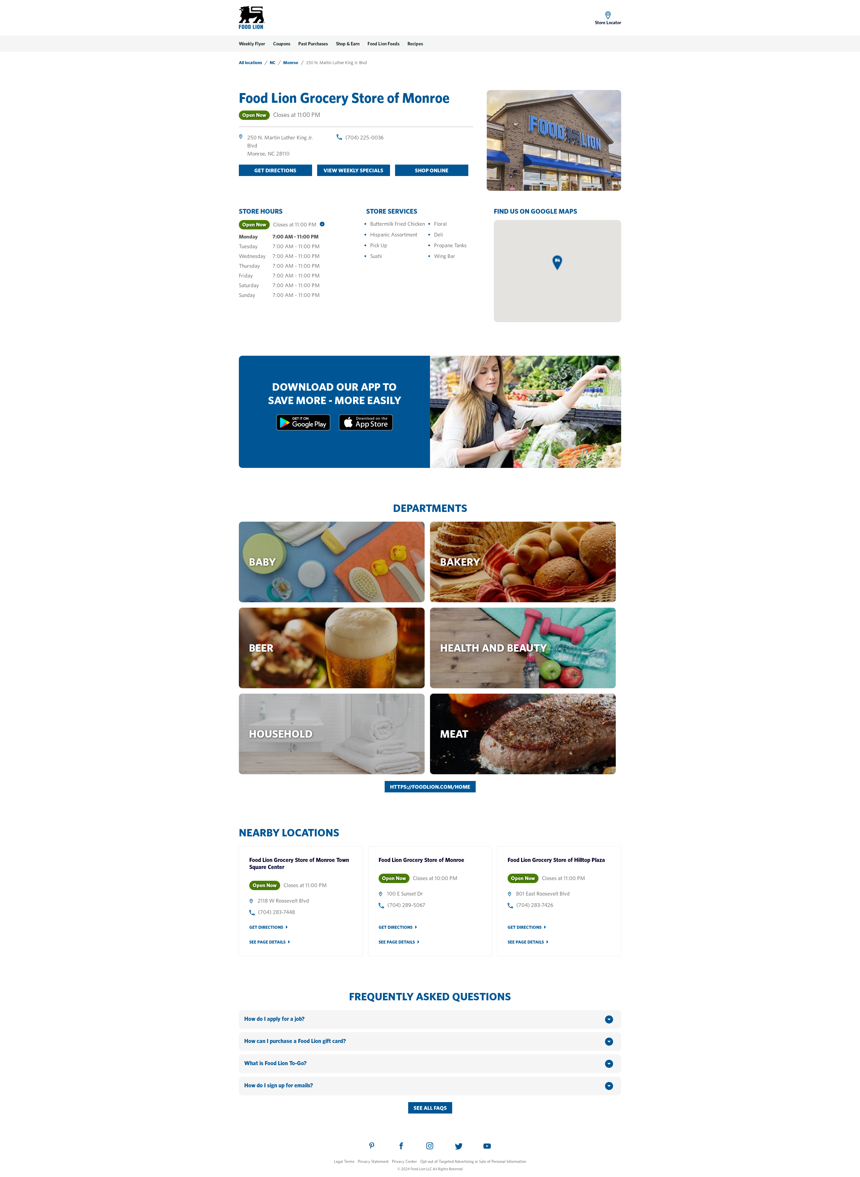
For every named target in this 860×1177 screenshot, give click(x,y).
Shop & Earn (347, 43)
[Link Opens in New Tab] (303, 429)
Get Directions (266, 927)
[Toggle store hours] (320, 224)
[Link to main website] (252, 17)
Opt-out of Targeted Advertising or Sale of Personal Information (473, 1161)
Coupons (281, 43)
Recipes (415, 43)
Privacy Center (404, 1161)
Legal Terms (344, 1161)
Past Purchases (313, 43)
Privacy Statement (373, 1161)
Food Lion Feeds (383, 43)
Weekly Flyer (252, 43)
